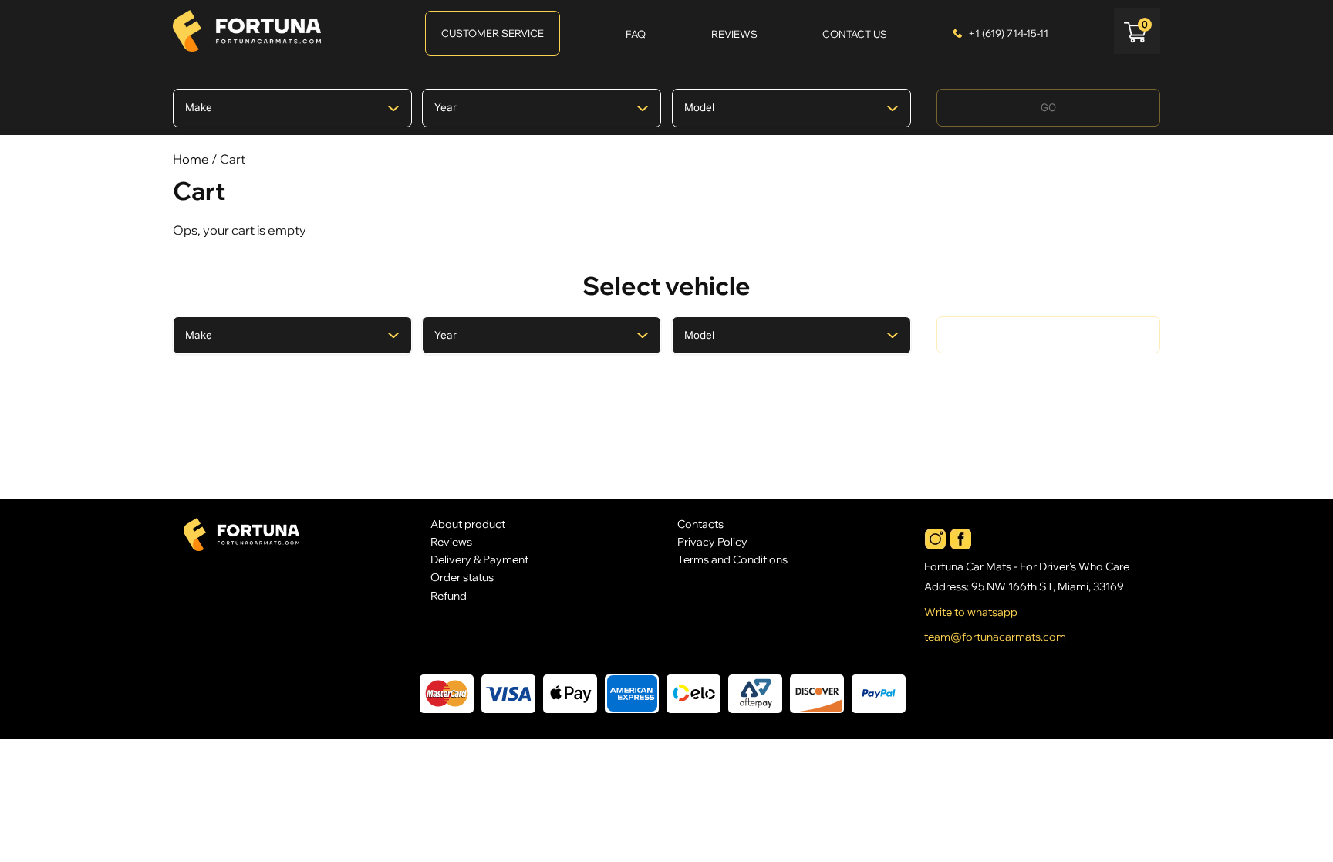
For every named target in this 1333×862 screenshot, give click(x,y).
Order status (462, 576)
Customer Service (492, 33)
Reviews (451, 541)
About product (467, 523)
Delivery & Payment (479, 559)
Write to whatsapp (970, 612)
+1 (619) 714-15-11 (1008, 33)
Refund (448, 595)
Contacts (700, 523)
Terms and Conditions (732, 559)
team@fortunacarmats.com (995, 636)
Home (191, 159)
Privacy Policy (712, 541)
